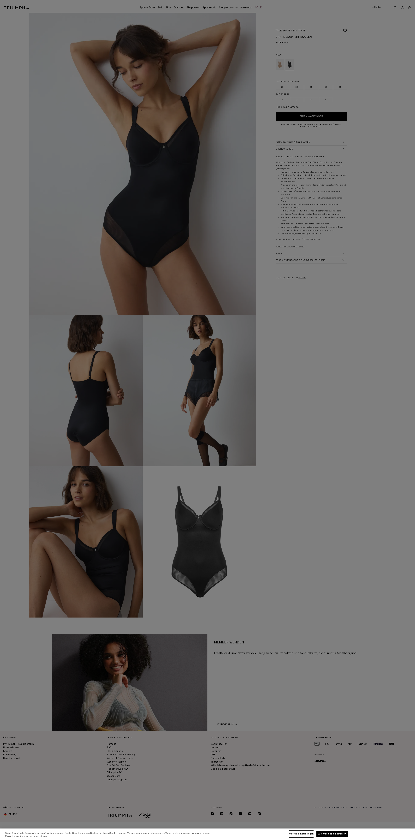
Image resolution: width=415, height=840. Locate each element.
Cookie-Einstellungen (301, 834)
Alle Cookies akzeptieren (332, 834)
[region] (207, 834)
